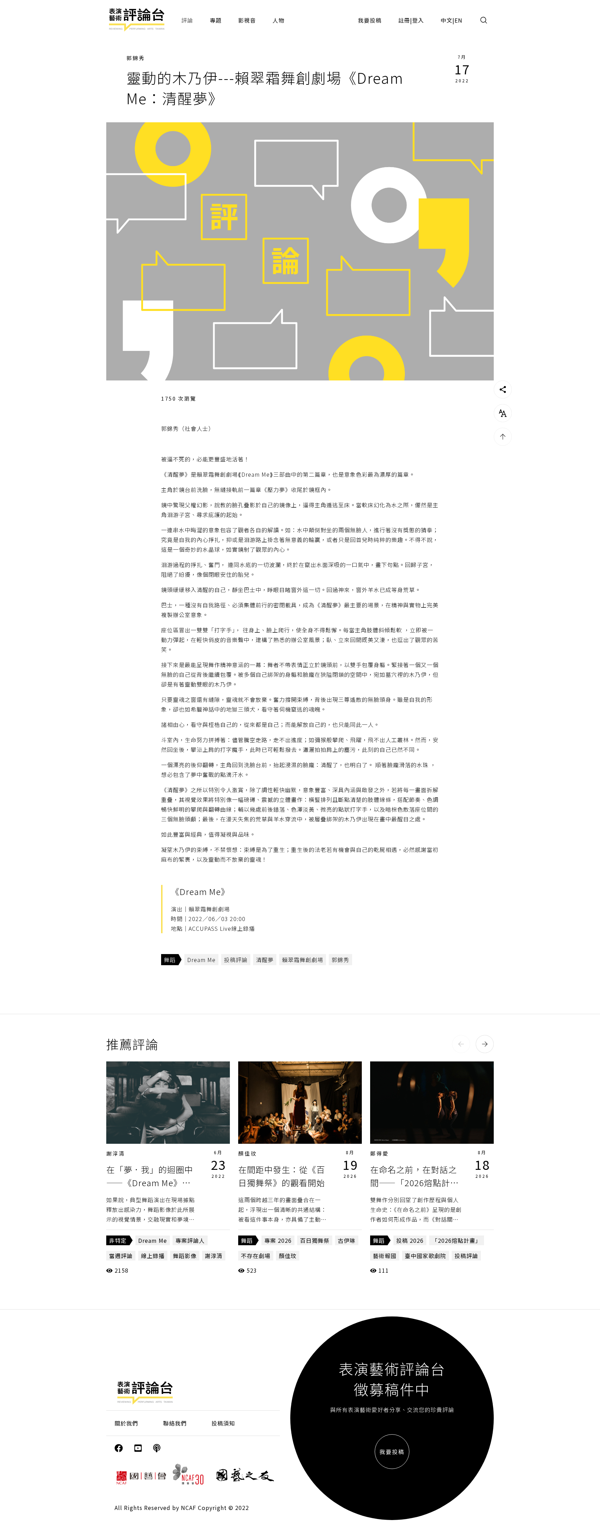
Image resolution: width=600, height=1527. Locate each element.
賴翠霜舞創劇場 (302, 959)
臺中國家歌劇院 (425, 1255)
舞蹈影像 (185, 1255)
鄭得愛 (379, 1153)
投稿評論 (236, 959)
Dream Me (201, 959)
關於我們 (126, 1423)
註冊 (404, 20)
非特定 (118, 1240)
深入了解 (168, 1102)
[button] (461, 1044)
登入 (418, 20)
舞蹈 (170, 959)
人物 (278, 20)
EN (458, 20)
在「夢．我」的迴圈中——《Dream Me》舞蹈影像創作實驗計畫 (149, 1182)
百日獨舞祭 (315, 1240)
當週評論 (121, 1255)
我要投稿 (370, 20)
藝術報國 (385, 1255)
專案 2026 (278, 1240)
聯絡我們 (175, 1423)
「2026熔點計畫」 (456, 1240)
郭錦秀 (135, 57)
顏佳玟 (247, 1153)
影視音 (247, 20)
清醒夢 (265, 959)
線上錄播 (153, 1255)
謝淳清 (115, 1153)
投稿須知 (223, 1423)
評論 (187, 20)
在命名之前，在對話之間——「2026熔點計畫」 (413, 1182)
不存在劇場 (255, 1255)
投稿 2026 (410, 1240)
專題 (216, 20)
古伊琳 (347, 1240)
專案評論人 (190, 1240)
